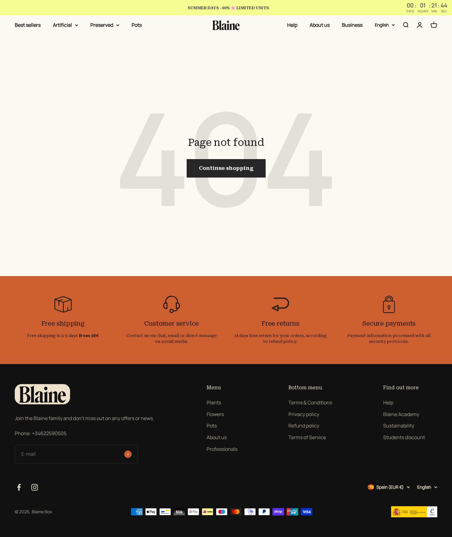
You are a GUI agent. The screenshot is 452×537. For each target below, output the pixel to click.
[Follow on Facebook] (19, 487)
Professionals (222, 449)
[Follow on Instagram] (34, 487)
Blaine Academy (401, 414)
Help (292, 25)
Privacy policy (303, 414)
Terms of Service (307, 437)
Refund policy (303, 425)
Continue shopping (226, 168)
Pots (137, 25)
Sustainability (398, 425)
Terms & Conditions (310, 402)
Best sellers (28, 25)
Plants (214, 402)
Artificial (62, 25)
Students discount (404, 437)
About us (320, 25)
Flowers (215, 414)
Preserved (101, 25)
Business (352, 25)
